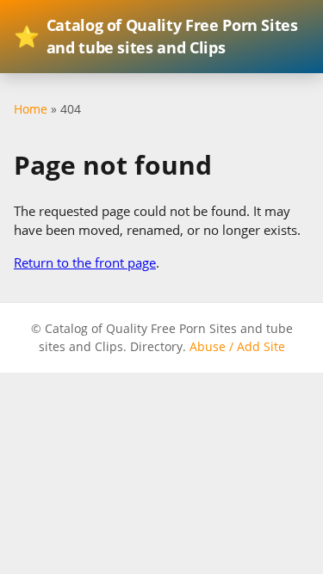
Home (30, 109)
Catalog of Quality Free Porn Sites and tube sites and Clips (156, 36)
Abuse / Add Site (237, 346)
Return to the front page (85, 262)
